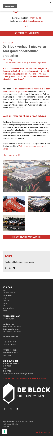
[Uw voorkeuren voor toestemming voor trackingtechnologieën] (4, 431)
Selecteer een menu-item (27, 33)
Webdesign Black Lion (43, 432)
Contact (5, 311)
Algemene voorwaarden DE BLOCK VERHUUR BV (18, 422)
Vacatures (6, 300)
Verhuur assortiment (9, 293)
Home (4, 290)
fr (27, 26)
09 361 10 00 (35, 18)
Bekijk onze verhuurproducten (26, 237)
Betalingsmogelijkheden (10, 424)
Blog (4, 306)
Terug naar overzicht (12, 155)
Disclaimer (6, 427)
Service (5, 298)
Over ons (5, 303)
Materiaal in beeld (8, 308)
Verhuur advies (7, 295)
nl (25, 26)
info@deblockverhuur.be (33, 21)
